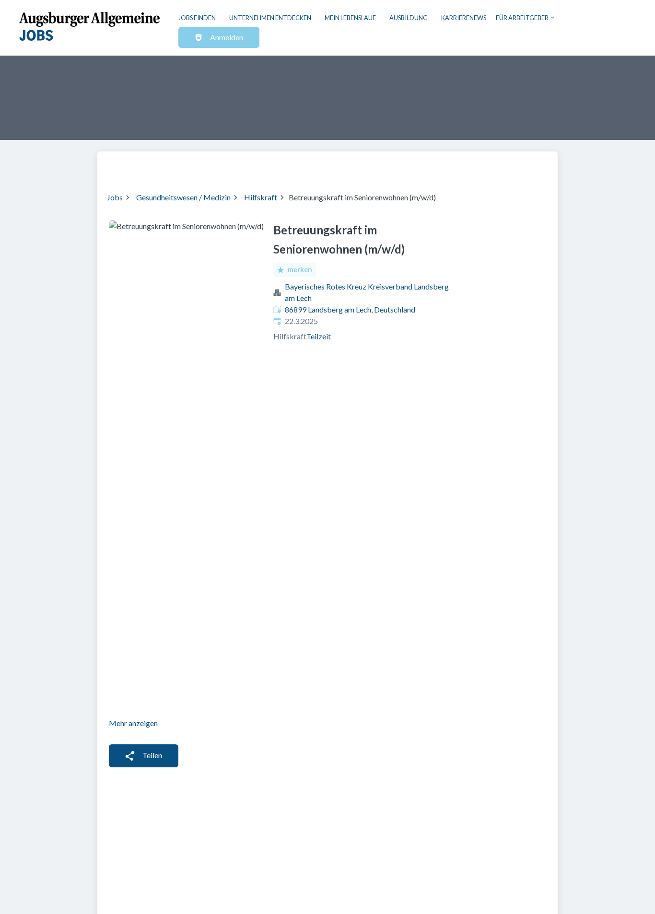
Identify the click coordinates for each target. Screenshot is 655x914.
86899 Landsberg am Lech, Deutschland (350, 309)
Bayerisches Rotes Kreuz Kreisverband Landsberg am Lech (367, 292)
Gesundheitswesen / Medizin (183, 197)
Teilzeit (318, 336)
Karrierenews (463, 18)
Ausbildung (408, 18)
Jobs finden (197, 18)
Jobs (115, 197)
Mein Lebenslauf (350, 18)
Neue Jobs (469, 166)
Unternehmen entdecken (270, 18)
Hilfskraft (260, 197)
